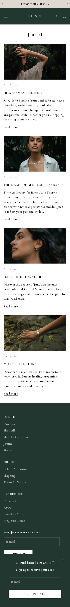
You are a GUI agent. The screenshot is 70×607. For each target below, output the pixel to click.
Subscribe (18, 554)
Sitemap (9, 450)
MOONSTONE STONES (21, 364)
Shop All (9, 431)
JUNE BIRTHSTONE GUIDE (24, 277)
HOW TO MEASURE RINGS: (24, 93)
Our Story (10, 424)
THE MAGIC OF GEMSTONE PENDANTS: (34, 185)
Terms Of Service (15, 482)
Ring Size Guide (14, 521)
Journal (8, 444)
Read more (11, 127)
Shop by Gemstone (16, 437)
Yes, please (35, 594)
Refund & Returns (15, 469)
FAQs (7, 508)
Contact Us (11, 501)
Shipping (10, 476)
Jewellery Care (13, 514)
